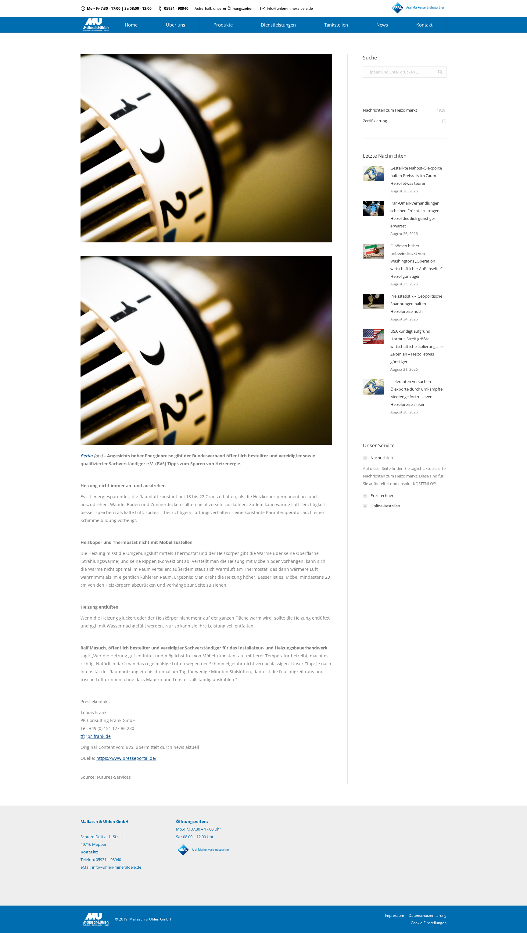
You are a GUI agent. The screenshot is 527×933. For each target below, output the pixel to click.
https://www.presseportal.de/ (126, 758)
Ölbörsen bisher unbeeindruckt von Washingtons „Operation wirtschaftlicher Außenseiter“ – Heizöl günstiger (418, 261)
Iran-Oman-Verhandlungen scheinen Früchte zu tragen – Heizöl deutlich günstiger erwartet (416, 214)
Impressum (394, 915)
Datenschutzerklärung (427, 915)
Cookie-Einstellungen (428, 922)
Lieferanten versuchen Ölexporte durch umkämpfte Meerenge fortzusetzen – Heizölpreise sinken (416, 393)
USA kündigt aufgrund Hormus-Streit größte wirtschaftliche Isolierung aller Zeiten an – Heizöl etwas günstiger (417, 346)
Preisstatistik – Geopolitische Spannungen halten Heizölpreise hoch (416, 303)
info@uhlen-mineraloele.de (290, 8)
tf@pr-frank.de (96, 736)
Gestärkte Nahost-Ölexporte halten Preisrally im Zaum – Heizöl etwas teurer (416, 175)
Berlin (87, 456)
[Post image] (373, 173)
